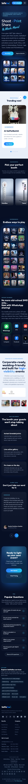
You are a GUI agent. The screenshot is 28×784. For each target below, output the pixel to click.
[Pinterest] (25, 716)
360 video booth (6, 693)
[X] (14, 716)
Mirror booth (15, 693)
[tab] (11, 152)
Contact (17, 729)
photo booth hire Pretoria (17, 681)
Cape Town (17, 759)
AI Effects (4, 732)
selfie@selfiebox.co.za (7, 741)
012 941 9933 (10, 744)
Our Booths (4, 734)
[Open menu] (24, 3)
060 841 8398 (10, 749)
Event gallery (23, 697)
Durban (23, 759)
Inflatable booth (6, 697)
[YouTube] (17, 716)
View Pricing (14, 576)
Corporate (21, 767)
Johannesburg (5, 681)
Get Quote (14, 570)
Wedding (16, 765)
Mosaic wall (15, 697)
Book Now (7, 53)
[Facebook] (6, 716)
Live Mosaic (4, 727)
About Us (17, 727)
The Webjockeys (18, 781)
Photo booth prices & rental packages (11, 678)
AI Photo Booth (14, 767)
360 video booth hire (8, 765)
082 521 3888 (10, 751)
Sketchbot (4, 729)
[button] (6, 64)
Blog (16, 734)
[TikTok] (10, 716)
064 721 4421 (10, 746)
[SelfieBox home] (6, 2)
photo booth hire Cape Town (8, 684)
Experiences (5, 724)
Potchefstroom (14, 761)
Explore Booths (20, 53)
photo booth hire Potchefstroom (9, 690)
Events (16, 732)
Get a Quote (17, 3)
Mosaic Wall (7, 767)
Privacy (24, 779)
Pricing (16, 724)
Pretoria (12, 759)
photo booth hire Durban (8, 687)
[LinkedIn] (21, 716)
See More (10, 144)
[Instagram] (3, 716)
